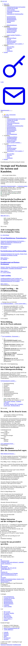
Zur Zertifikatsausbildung (8, 303)
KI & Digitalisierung (12, 134)
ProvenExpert (7, 637)
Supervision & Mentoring (13, 123)
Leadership (9, 124)
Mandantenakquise (11, 128)
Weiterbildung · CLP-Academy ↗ (15, 151)
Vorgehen (6, 36)
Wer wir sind (7, 611)
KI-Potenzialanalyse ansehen (8, 380)
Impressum (3, 644)
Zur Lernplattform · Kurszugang (11, 336)
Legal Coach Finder (12, 139)
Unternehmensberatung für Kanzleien (16, 118)
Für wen (9, 146)
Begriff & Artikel (11, 141)
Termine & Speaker (11, 148)
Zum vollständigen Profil (7, 443)
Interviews (9, 155)
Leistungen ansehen (22, 186)
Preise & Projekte (11, 149)
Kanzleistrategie (11, 131)
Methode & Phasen (11, 145)
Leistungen (6, 5)
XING (5, 636)
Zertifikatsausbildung (12, 137)
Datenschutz (9, 644)
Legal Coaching (11, 121)
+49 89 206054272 (8, 629)
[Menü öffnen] (11, 110)
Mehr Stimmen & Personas (8, 453)
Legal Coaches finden (21, 303)
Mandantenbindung (11, 130)
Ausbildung (6, 26)
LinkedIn (6, 632)
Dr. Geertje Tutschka (9, 613)
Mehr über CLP (5, 215)
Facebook (6, 635)
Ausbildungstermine (12, 138)
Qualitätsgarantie (17, 644)
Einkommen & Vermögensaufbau (15, 125)
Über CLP (6, 4)
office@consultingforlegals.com (11, 628)
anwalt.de (6, 639)
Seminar (9, 132)
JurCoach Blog (10, 153)
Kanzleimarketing (11, 127)
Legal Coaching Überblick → (14, 35)
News (8, 156)
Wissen (6, 45)
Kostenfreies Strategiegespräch (9, 186)
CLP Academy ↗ (8, 618)
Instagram (6, 633)
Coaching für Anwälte (12, 120)
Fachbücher (10, 158)
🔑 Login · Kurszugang (10, 114)
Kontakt (6, 52)
